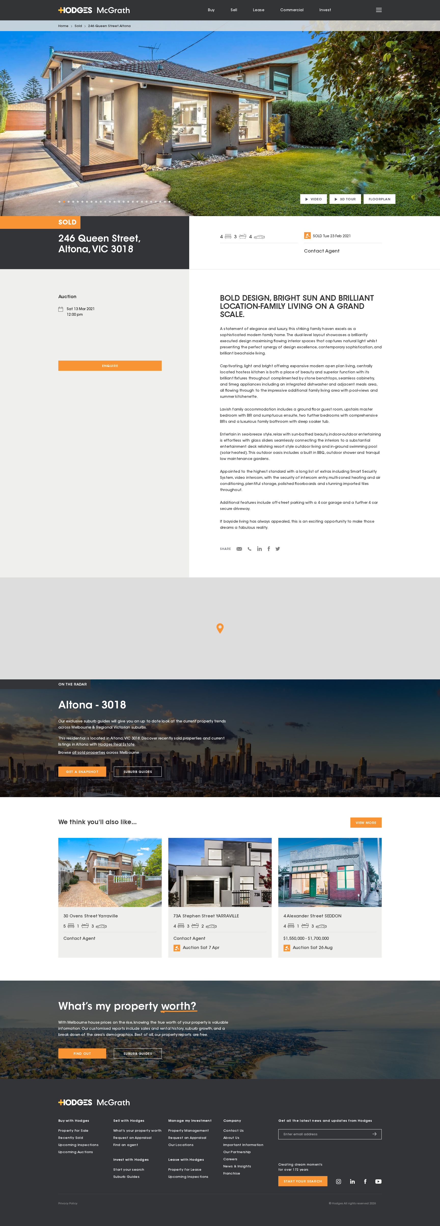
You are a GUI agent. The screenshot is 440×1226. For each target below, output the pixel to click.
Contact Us (233, 1130)
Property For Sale (73, 1130)
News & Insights (237, 1166)
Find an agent (125, 1145)
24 (164, 201)
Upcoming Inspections (78, 1145)
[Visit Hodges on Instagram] (338, 1183)
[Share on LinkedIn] (259, 550)
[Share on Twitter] (278, 550)
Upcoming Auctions (75, 1152)
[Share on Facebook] (269, 550)
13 (114, 201)
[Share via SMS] (250, 549)
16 (128, 201)
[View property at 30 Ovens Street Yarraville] (110, 898)
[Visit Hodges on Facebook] (365, 1183)
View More (366, 823)
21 (151, 201)
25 (169, 201)
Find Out (82, 1054)
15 (123, 201)
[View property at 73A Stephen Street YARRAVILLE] (220, 898)
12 (109, 201)
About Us (231, 1138)
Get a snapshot (82, 772)
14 (118, 201)
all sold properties (88, 753)
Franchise (231, 1173)
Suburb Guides (137, 772)
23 (160, 201)
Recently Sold (70, 1138)
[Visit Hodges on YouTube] (378, 1182)
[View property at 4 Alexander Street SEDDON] (330, 898)
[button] (220, 628)
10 (100, 201)
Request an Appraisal (132, 1138)
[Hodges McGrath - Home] (94, 10)
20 (146, 201)
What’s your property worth (137, 1130)
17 (132, 201)
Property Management (188, 1130)
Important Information (243, 1145)
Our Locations (181, 1145)
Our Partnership (237, 1152)
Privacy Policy (67, 1203)
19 (141, 201)
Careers (230, 1159)
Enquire (110, 366)
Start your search (128, 1169)
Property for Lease (184, 1169)
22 (155, 201)
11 (105, 201)
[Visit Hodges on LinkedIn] (352, 1183)
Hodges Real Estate (116, 745)
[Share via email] (239, 549)
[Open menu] (379, 10)
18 (137, 201)
